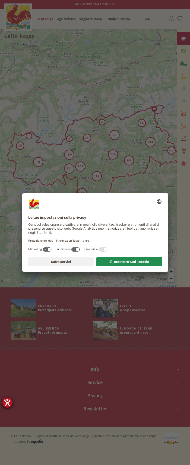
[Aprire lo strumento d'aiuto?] (7, 402)
